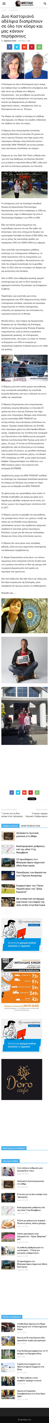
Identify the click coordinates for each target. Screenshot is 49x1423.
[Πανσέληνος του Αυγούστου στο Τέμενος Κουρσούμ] (8, 875)
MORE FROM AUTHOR (30, 826)
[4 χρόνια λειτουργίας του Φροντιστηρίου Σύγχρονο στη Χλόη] (8, 1367)
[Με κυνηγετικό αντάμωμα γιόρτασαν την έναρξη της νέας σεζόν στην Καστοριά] (8, 902)
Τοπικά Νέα (13, 10)
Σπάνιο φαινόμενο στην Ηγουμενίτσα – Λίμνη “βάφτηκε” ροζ (31, 1236)
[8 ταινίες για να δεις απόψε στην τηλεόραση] (8, 1197)
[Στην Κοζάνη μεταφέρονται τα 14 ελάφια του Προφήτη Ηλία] (8, 1354)
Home (3, 10)
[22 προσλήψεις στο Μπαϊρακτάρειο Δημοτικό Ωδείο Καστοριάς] (8, 862)
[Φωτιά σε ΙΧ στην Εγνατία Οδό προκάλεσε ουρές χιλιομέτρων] (8, 1341)
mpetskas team (10, 41)
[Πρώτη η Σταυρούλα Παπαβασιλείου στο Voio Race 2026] (8, 1394)
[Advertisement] (24, 765)
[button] (45, 3)
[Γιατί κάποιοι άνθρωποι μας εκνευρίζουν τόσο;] (8, 1171)
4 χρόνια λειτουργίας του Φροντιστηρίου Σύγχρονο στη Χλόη (30, 1367)
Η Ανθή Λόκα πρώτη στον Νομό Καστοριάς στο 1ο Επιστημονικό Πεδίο (32, 1326)
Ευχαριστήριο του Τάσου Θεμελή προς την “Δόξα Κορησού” (29, 888)
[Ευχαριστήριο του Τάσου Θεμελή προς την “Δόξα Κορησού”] (8, 889)
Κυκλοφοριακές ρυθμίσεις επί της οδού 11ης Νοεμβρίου (30, 849)
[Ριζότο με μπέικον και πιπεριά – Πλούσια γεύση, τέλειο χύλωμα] (8, 1224)
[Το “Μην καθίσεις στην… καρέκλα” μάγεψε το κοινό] (8, 1381)
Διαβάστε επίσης (10, 826)
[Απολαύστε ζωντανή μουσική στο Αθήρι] (8, 836)
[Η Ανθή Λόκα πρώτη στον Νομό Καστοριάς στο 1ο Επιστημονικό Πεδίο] (8, 1327)
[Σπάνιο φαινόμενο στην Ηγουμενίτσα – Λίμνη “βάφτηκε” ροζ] (8, 1237)
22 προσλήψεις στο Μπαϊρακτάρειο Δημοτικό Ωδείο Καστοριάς (30, 862)
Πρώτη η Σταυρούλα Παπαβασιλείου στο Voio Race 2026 (31, 1394)
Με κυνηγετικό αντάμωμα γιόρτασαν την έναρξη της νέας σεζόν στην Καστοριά (30, 901)
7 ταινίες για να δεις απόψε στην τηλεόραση (12, 815)
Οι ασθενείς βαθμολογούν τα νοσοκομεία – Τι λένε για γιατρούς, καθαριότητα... (30, 1250)
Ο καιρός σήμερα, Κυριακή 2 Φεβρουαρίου (37, 815)
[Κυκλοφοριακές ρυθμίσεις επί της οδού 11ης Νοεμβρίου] (8, 849)
